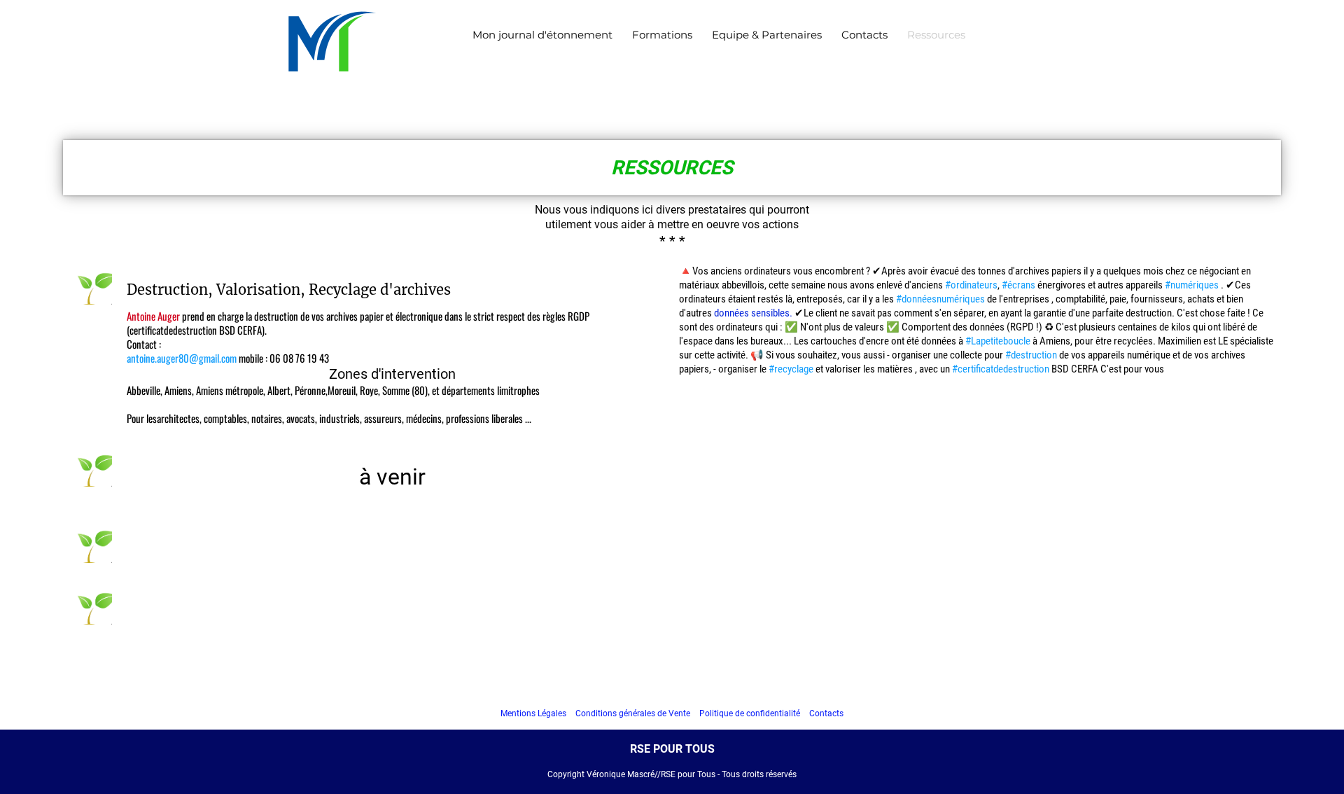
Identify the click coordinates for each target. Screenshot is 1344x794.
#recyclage (791, 369)
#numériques (1192, 285)
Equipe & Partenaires (767, 34)
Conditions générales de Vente (632, 713)
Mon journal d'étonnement (542, 34)
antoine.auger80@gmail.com (182, 357)
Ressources (936, 34)
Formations (662, 34)
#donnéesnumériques (940, 299)
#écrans (1018, 285)
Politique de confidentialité (749, 713)
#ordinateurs (971, 285)
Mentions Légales (533, 713)
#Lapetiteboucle (997, 341)
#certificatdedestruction (1000, 369)
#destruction (1031, 355)
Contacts (864, 34)
